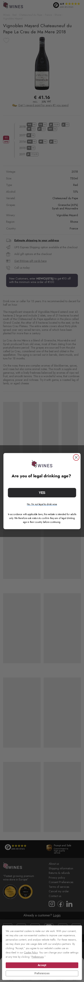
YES (42, 492)
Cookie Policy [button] (31, 952)
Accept (42, 965)
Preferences (42, 973)
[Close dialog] (76, 457)
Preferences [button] (38, 957)
